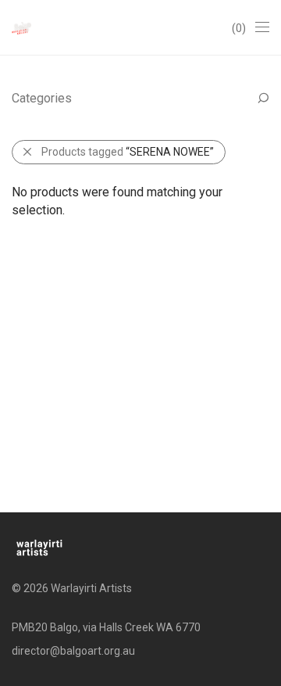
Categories (42, 98)
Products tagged (127, 151)
